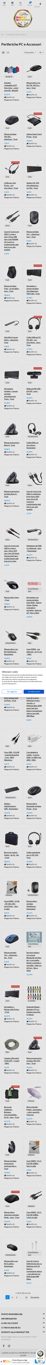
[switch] (40, 1361)
